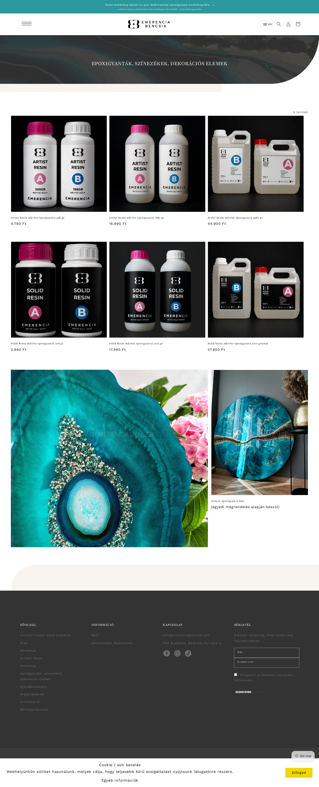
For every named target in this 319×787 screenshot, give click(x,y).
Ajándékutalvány (33, 686)
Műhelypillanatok (34, 709)
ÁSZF (95, 635)
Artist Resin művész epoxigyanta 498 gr (38, 217)
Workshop (28, 666)
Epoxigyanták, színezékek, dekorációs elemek (41, 676)
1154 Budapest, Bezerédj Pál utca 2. (192, 643)
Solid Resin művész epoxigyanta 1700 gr (136, 343)
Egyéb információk (120, 780)
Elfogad (299, 772)
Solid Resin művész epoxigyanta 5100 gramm (238, 343)
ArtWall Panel (31, 658)
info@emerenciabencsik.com (186, 635)
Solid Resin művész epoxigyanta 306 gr (37, 343)
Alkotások (28, 650)
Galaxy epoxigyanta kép (227, 501)
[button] (27, 24)
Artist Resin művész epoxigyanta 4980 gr (235, 217)
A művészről (30, 702)
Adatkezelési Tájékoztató (111, 643)
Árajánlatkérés (32, 694)
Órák (24, 643)
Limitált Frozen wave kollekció (45, 635)
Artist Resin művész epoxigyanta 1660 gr (136, 217)
